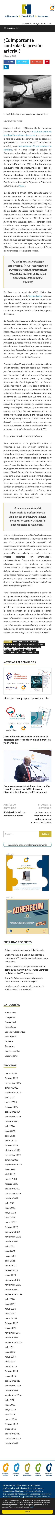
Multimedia (10, 1036)
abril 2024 (10, 1135)
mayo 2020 (10, 1308)
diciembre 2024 (12, 1111)
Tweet (24, 62)
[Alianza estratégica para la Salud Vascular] (27, 695)
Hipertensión (10, 647)
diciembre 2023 (12, 1150)
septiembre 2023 (13, 1164)
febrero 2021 (11, 1270)
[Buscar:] (27, 834)
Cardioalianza (35, 295)
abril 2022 (10, 1217)
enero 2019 (10, 1376)
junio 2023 (10, 1169)
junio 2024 (10, 1131)
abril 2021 (10, 1260)
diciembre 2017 (12, 1433)
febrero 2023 (11, 1183)
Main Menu (13, 28)
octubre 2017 (11, 1443)
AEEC (21, 185)
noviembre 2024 (13, 1116)
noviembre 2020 (13, 1284)
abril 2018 (10, 1414)
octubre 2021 (11, 1241)
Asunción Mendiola (28, 642)
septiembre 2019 (13, 1342)
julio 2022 (10, 1203)
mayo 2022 (10, 1212)
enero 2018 (10, 1428)
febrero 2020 (11, 1323)
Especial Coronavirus (15, 1031)
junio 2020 (10, 1303)
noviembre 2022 (13, 1193)
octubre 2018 (11, 1390)
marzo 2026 (11, 1073)
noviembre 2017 (13, 1438)
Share (10, 62)
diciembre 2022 (12, 1188)
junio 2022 (10, 1207)
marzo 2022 (11, 1222)
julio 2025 (10, 1097)
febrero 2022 (11, 1227)
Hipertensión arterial (29, 647)
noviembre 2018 (13, 1385)
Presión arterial (12, 653)
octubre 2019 (11, 1337)
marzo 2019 (11, 1366)
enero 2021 (10, 1275)
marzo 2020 (11, 1318)
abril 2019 (10, 1361)
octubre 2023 (11, 1159)
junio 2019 (10, 1352)
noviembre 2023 (13, 1155)
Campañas (10, 1017)
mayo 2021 (10, 1255)
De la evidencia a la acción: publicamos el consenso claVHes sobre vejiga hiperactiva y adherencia (27, 739)
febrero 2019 (11, 1371)
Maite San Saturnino (14, 650)
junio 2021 (10, 1251)
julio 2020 (10, 1299)
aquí (31, 1507)
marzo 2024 (11, 1140)
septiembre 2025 (13, 1092)
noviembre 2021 (13, 1236)
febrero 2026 (11, 1078)
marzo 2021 (11, 1265)
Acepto (27, 1512)
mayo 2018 (10, 1409)
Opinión (9, 1041)
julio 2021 (10, 1246)
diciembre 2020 (12, 1279)
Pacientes (30, 650)
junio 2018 (10, 1404)
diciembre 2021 (12, 1231)
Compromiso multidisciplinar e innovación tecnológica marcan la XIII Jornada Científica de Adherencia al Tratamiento (27, 789)
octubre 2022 (11, 1198)
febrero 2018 (11, 1424)
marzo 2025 (11, 1102)
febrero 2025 (11, 1107)
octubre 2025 (11, 1087)
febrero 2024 (11, 1145)
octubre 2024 (11, 1121)
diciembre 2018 (12, 1380)
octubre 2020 (11, 1289)
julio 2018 (10, 1400)
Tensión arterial (30, 653)
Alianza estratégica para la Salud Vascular (26, 698)
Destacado (38, 644)
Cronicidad (26, 644)
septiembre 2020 (13, 1294)
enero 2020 (10, 1328)
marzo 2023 (11, 1179)
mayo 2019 (10, 1356)
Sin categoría (11, 1055)
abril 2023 (10, 1174)
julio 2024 (10, 1126)
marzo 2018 (11, 1419)
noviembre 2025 (13, 1082)
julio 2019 (10, 1347)
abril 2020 (10, 1313)
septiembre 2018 (13, 1395)
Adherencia (10, 1012)
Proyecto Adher (12, 1051)
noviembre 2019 (13, 1332)
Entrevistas (10, 1027)
